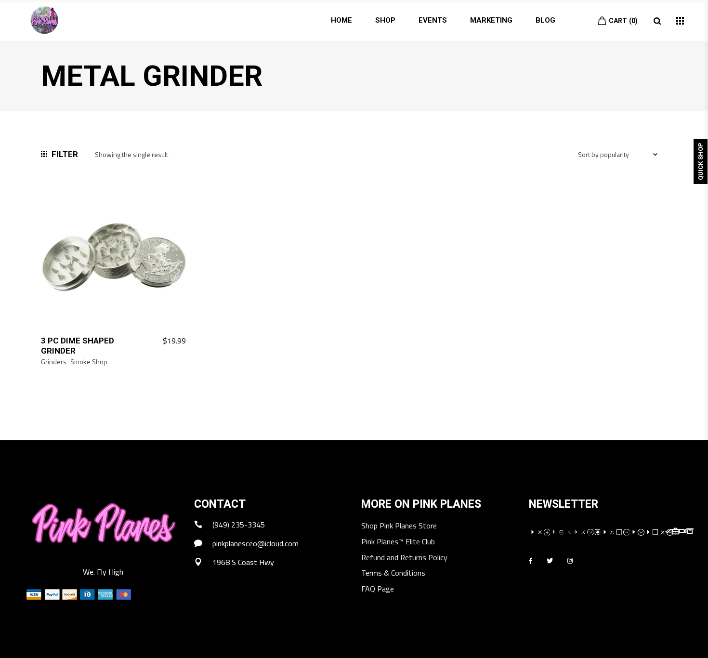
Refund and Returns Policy (404, 558)
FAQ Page (377, 589)
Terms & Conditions (393, 573)
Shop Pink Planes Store (399, 526)
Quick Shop (700, 161)
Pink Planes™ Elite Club (398, 542)
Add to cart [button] (161, 341)
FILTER (65, 154)
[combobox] (619, 161)
